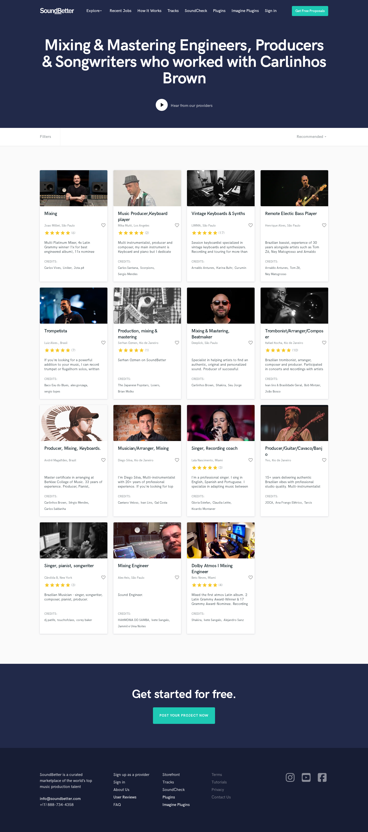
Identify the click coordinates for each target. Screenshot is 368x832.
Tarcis (308, 503)
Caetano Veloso (128, 503)
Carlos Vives (52, 268)
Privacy (218, 789)
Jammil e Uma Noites (132, 626)
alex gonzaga (79, 385)
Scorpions (147, 268)
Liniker (67, 268)
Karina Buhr (224, 268)
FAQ (117, 804)
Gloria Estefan (201, 503)
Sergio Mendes (127, 274)
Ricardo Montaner (204, 509)
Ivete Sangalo (160, 620)
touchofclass (65, 620)
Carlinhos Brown (203, 385)
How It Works (149, 11)
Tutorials (219, 782)
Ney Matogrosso (275, 274)
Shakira (221, 385)
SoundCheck (196, 11)
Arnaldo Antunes (203, 268)
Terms (217, 774)
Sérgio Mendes (78, 503)
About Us (121, 789)
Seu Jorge (235, 385)
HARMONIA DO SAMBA (133, 620)
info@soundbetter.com (60, 798)
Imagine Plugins (245, 11)
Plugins (219, 11)
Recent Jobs (120, 11)
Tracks (173, 11)
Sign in (271, 11)
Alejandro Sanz (234, 620)
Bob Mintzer (312, 385)
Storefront (171, 774)
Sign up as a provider (131, 774)
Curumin (240, 268)
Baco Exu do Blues (56, 385)
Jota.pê (79, 268)
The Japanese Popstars (133, 385)
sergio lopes (52, 391)
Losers (155, 385)
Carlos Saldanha (55, 509)
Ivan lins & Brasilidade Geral (283, 385)
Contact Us (221, 797)
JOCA (269, 503)
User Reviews (124, 797)
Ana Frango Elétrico (288, 503)
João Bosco (273, 391)
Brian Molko (126, 391)
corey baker (84, 620)
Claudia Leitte (222, 503)
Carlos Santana (128, 268)
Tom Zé (295, 268)
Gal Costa (160, 503)
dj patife (49, 620)
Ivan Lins (146, 503)
